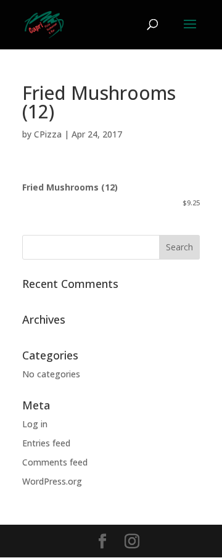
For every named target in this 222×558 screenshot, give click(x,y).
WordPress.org (52, 481)
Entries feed (46, 443)
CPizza (48, 134)
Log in (34, 424)
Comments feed (55, 462)
